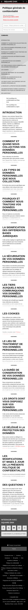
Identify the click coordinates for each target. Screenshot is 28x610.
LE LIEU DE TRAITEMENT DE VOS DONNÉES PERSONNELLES (12, 73)
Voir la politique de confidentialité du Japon (12, 105)
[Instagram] (25, 528)
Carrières (18, 555)
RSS (13, 583)
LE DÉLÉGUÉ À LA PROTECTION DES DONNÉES (13, 86)
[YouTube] (14, 528)
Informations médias (13, 570)
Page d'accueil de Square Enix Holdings (12, 585)
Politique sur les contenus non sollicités (12, 565)
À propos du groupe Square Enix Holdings (12, 588)
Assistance (7, 558)
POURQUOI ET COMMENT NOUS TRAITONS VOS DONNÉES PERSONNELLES (14, 52)
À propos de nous (9, 555)
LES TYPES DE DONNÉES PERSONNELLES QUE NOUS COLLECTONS (13, 48)
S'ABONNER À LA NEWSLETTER (14, 534)
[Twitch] (19, 528)
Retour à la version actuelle (10, 20)
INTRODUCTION (5, 40)
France (14, 548)
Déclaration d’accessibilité (16, 575)
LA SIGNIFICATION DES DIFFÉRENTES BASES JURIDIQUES (13, 57)
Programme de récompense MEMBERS (12, 580)
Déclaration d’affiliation (12, 578)
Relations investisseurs (14, 593)
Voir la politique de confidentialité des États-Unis (13, 100)
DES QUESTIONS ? (6, 93)
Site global (15, 558)
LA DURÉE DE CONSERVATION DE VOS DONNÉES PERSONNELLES (11, 78)
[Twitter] (9, 528)
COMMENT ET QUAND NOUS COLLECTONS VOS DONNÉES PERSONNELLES (14, 44)
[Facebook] (3, 528)
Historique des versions (9, 29)
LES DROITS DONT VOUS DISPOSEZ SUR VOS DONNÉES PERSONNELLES (13, 82)
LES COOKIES (4, 69)
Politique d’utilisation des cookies (13, 573)
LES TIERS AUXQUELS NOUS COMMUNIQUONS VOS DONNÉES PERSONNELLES (13, 66)
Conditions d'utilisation (12, 560)
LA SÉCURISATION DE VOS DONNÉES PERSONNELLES (11, 61)
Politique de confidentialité (12, 563)
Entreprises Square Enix (13, 590)
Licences (5, 575)
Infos (22, 558)
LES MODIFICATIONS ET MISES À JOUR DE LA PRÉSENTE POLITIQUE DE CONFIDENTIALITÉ (13, 89)
